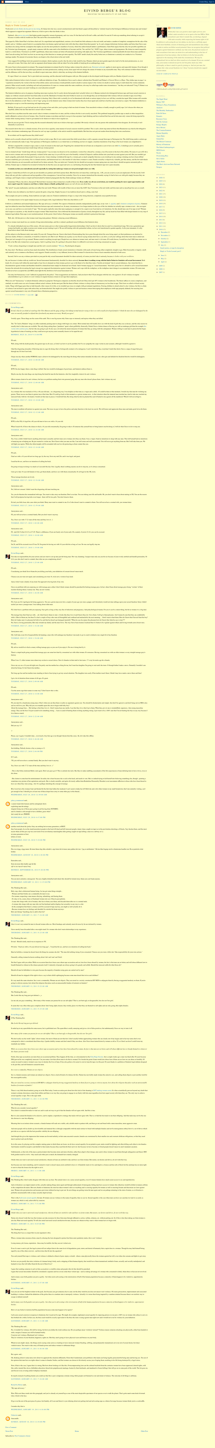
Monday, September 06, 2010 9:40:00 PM (30, 870)
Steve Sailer (160, 158)
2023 (161, 187)
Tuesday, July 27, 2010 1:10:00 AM (27, 535)
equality (113, 203)
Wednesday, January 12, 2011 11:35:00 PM (30, 882)
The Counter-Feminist (163, 130)
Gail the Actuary (161, 122)
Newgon (159, 167)
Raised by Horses (17, 1385)
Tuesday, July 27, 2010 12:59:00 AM (27, 505)
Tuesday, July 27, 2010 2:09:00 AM (27, 681)
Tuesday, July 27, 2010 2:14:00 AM (27, 694)
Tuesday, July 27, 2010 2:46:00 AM (27, 739)
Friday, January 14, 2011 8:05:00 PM (28, 1224)
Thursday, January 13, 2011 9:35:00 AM (29, 1009)
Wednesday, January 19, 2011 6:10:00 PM (30, 1409)
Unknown (14, 1415)
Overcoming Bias (162, 156)
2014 (161, 216)
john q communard (17, 800)
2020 (161, 197)
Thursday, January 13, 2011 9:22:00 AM (29, 986)
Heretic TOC (160, 102)
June (162, 255)
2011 (161, 226)
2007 (161, 272)
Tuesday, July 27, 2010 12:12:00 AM (27, 412)
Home (77, 1431)
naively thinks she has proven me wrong (26, 29)
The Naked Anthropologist (165, 147)
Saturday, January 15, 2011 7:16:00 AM (29, 1379)
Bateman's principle (99, 67)
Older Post (144, 1431)
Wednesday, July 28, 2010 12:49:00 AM (29, 795)
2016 (161, 210)
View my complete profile (167, 74)
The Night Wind (161, 99)
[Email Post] (36, 294)
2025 (161, 181)
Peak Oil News (161, 113)
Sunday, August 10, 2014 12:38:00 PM (28, 1422)
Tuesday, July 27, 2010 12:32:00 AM (27, 430)
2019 (161, 200)
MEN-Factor (160, 150)
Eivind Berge (15, 307)
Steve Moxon (160, 127)
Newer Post (9, 1431)
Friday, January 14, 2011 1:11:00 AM (28, 1170)
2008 (161, 269)
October (164, 238)
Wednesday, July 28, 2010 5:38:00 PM (28, 840)
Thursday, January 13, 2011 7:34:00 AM (29, 915)
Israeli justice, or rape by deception (172, 248)
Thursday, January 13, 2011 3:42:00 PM (29, 1099)
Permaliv (159, 116)
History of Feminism (163, 144)
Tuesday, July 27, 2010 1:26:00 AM (27, 593)
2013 (161, 220)
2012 (161, 223)
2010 (161, 229)
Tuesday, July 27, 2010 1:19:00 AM (27, 547)
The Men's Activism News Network (168, 164)
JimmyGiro (160, 139)
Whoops (61, 246)
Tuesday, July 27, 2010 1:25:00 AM (27, 562)
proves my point (23, 35)
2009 (161, 266)
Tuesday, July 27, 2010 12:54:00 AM (27, 480)
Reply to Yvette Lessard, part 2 (170, 251)
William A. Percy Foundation (166, 105)
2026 (161, 177)
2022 (161, 190)
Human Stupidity (162, 133)
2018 (161, 203)
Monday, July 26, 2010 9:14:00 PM (26, 334)
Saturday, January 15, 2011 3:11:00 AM (29, 1321)
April (163, 262)
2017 (161, 207)
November (164, 235)
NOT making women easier (102, 1090)
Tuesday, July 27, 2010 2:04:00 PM (27, 751)
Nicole (158, 153)
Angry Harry (160, 136)
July (162, 245)
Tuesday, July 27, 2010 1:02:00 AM (27, 523)
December (164, 232)
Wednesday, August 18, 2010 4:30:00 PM (29, 855)
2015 (161, 213)
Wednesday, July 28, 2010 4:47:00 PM (28, 817)
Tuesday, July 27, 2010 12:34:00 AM (27, 447)
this (119, 145)
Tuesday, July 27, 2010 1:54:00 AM (27, 638)
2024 (161, 184)
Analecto (159, 107)
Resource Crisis (161, 119)
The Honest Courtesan (163, 141)
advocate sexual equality (28, 1198)
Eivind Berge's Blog (107, 10)
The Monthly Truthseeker (165, 110)
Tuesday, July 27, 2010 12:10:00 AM (27, 400)
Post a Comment (10, 1427)
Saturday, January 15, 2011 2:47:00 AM (29, 1282)
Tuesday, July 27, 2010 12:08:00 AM (27, 382)
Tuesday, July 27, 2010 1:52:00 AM (27, 626)
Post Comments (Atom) (22, 1436)
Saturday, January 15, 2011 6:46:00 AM (29, 1348)
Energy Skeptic (161, 124)
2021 (161, 194)
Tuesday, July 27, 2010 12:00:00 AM (27, 360)
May (162, 258)
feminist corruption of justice (131, 203)
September (164, 242)
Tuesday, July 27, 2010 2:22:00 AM (27, 716)
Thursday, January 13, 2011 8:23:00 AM (29, 932)
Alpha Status (160, 161)
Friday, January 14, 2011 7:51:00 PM (28, 1203)
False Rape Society (96, 1057)
